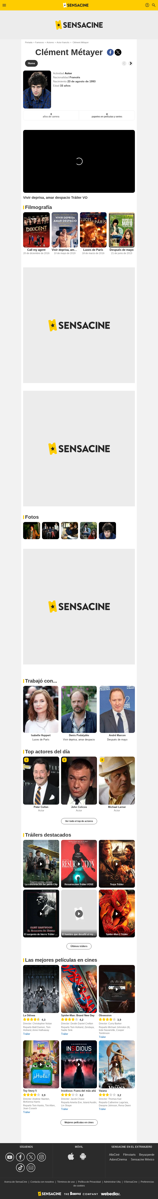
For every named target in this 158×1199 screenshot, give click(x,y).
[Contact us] (31, 1167)
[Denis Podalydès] (79, 709)
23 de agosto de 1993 (81, 81)
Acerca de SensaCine (15, 1181)
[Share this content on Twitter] (118, 52)
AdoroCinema (118, 1159)
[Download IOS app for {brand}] (73, 1156)
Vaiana (103, 1090)
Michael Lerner (117, 807)
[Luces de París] (93, 230)
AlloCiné (114, 1154)
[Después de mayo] (121, 230)
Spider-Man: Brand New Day (77, 1015)
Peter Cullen (41, 807)
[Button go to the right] (130, 63)
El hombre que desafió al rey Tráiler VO (79, 934)
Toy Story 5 (30, 1090)
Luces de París (93, 249)
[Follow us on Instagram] (42, 1157)
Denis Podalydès (79, 735)
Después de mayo (122, 249)
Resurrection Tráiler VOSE (79, 884)
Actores (50, 42)
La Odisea (29, 1015)
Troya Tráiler (117, 884)
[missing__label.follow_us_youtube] (10, 1157)
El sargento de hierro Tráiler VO (41, 934)
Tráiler (26, 1033)
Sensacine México (142, 1159)
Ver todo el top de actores (79, 821)
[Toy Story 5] (41, 1064)
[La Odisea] (41, 989)
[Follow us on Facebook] (21, 1157)
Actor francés (63, 42)
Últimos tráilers (79, 946)
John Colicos (79, 807)
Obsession (105, 1015)
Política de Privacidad (89, 1181)
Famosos (39, 42)
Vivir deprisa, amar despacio (65, 249)
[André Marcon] (117, 709)
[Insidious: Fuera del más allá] (79, 1064)
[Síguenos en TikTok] (21, 1167)
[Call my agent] (36, 230)
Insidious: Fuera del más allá (78, 1090)
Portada (28, 42)
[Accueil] (75, 5)
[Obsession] (117, 989)
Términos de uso (66, 1181)
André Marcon (117, 735)
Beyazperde (146, 1154)
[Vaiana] (117, 1064)
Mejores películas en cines (79, 1122)
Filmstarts (129, 1154)
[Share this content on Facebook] (110, 52)
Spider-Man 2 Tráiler (117, 934)
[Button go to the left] (124, 63)
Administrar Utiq (112, 1181)
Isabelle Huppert (40, 735)
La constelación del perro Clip (41, 884)
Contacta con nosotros (42, 1181)
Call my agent (36, 249)
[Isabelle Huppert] (40, 709)
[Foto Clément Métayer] (31, 530)
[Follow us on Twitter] (31, 1157)
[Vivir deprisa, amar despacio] (65, 230)
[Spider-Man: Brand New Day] (79, 989)
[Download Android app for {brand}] (85, 1156)
